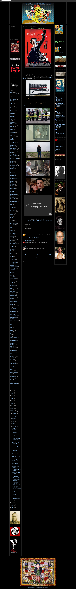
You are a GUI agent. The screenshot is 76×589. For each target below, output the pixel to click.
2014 (12, 408)
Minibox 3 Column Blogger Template (33, 587)
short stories (12, 360)
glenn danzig (12, 221)
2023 (12, 393)
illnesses (11, 230)
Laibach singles (13, 268)
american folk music (14, 112)
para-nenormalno (13, 317)
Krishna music (12, 260)
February (14, 426)
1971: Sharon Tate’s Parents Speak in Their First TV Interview (60, 99)
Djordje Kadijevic (13, 149)
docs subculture (13, 198)
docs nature (12, 184)
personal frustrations (14, 320)
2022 (12, 395)
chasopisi (12, 138)
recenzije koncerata (14, 337)
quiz (11, 333)
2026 (12, 390)
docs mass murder (13, 176)
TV (10, 375)
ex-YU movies (12, 210)
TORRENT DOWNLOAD (38, 218)
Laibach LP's (12, 265)
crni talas (12, 143)
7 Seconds (12, 103)
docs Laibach (12, 174)
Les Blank (12, 276)
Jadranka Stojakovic (14, 243)
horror (11, 227)
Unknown (27, 232)
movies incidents (13, 288)
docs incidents (12, 172)
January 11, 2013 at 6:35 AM (32, 237)
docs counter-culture (14, 158)
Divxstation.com (58, 147)
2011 (12, 502)
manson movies (13, 281)
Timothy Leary (12, 366)
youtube (11, 379)
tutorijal (11, 373)
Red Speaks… (58, 126)
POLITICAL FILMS (60, 119)
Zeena (11, 385)
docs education (13, 164)
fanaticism (12, 213)
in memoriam (12, 233)
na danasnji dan (13, 294)
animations (12, 114)
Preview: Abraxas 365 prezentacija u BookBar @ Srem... (16, 439)
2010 (12, 504)
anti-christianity (13, 117)
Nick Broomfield (13, 308)
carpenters (12, 133)
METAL (11, 282)
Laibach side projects (14, 266)
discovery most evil (13, 148)
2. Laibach (12, 97)
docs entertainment (13, 165)
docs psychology (13, 187)
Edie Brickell (12, 207)
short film (12, 359)
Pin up (11, 321)
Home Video (12, 226)
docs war (12, 200)
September (14, 416)
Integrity (11, 240)
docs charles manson (14, 155)
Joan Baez (12, 244)
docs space (12, 197)
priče (11, 325)
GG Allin (11, 220)
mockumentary (13, 285)
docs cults (12, 161)
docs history (12, 168)
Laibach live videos (13, 263)
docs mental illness (13, 178)
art (10, 120)
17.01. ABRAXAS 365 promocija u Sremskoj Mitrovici (16, 458)
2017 (12, 403)
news (11, 307)
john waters (12, 249)
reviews (11, 338)
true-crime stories (13, 372)
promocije (12, 328)
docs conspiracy (13, 156)
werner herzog (13, 378)
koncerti (11, 256)
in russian (12, 234)
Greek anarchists (13, 223)
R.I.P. (11, 334)
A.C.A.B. (11, 106)
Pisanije (58, 108)
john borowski (12, 247)
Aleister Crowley (13, 110)
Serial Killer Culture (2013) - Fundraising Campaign (16, 443)
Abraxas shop (12, 107)
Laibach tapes (12, 269)
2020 (12, 398)
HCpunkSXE (12, 224)
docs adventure (13, 151)
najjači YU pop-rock (13, 301)
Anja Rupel (12, 116)
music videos (12, 291)
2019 (12, 400)
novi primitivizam (13, 311)
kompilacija (12, 255)
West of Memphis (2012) (38, 28)
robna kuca (12, 341)
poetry (11, 323)
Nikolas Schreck (13, 310)
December (14, 411)
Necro (11, 302)
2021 (12, 397)
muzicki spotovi (13, 292)
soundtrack (12, 362)
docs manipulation (13, 175)
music (11, 289)
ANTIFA (11, 119)
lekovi (11, 275)
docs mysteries (13, 182)
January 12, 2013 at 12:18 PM (32, 243)
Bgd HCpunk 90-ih (13, 125)
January (14, 428)
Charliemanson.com (59, 146)
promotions (12, 330)
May (13, 423)
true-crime (12, 370)
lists (11, 279)
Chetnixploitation (59, 111)
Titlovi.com (57, 150)
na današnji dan (13, 295)
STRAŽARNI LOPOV (60, 103)
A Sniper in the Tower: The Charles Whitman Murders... (16, 476)
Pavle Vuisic (12, 318)
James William (41, 587)
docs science (12, 191)
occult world (12, 314)
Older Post (51, 254)
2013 (12, 410)
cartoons (11, 135)
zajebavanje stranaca (14, 383)
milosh (57, 135)
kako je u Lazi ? (58, 161)
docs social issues (13, 195)
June (13, 421)
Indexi (11, 237)
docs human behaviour (14, 169)
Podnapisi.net (57, 149)
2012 (12, 500)
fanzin (11, 216)
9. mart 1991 (12, 104)
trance (11, 369)
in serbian (12, 236)
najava (11, 298)
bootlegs (11, 129)
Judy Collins (12, 252)
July (13, 419)
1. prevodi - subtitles (14, 93)
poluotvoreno (59, 129)
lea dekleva (12, 272)
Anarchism (12, 113)
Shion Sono (12, 354)
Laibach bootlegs (13, 262)
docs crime (12, 159)
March (13, 424)
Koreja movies (12, 257)
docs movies (12, 179)
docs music (12, 181)
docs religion (12, 188)
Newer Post (25, 254)
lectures (11, 273)
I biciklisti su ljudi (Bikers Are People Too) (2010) (16, 434)
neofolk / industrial (13, 305)
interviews (12, 242)
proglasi (11, 327)
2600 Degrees (46, 587)
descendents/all (13, 145)
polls (11, 324)
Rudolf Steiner (12, 344)
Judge (11, 250)
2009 (12, 505)
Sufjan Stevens (13, 363)
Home (38, 254)
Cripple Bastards (13, 142)
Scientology (12, 346)
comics (11, 139)
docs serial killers (13, 194)
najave (11, 299)
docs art (11, 152)
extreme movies (13, 211)
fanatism (11, 214)
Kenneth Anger (13, 253)
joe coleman (12, 246)
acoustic (11, 109)
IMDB (24, 105)
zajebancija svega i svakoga (15, 380)
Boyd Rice (12, 130)
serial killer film (13, 350)
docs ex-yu (12, 167)
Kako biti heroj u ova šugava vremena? (60, 133)
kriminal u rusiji (13, 259)
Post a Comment (26, 252)
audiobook (12, 122)
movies (11, 286)
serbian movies (13, 347)
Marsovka (27, 246)
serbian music (12, 349)
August (13, 418)
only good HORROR (14, 315)
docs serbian (12, 192)
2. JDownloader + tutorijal (15, 95)
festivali (11, 217)
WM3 (37, 73)
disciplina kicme (13, 146)
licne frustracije (13, 278)
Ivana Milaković (59, 115)
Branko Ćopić (12, 132)
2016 (12, 405)
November (14, 413)
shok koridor (12, 357)
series (11, 353)
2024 (12, 392)
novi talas (12, 312)
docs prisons (12, 185)
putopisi (11, 331)
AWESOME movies (13, 123)
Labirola (13, 436)
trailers (11, 367)
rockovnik (12, 343)
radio (11, 336)
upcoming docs (13, 376)
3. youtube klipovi (13, 99)
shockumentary (13, 356)
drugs (11, 204)
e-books (11, 205)
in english (12, 231)
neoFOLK (12, 304)
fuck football (12, 218)
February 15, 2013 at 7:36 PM (32, 250)
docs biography (13, 154)
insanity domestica (13, 239)
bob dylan (12, 126)
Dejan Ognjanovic (28, 240)
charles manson (13, 136)
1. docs (11, 92)
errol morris (12, 208)
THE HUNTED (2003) (60, 112)
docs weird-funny (13, 201)
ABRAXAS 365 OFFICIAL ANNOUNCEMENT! (16, 483)
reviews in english (13, 340)
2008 (12, 507)
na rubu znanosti (13, 297)
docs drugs (12, 162)
